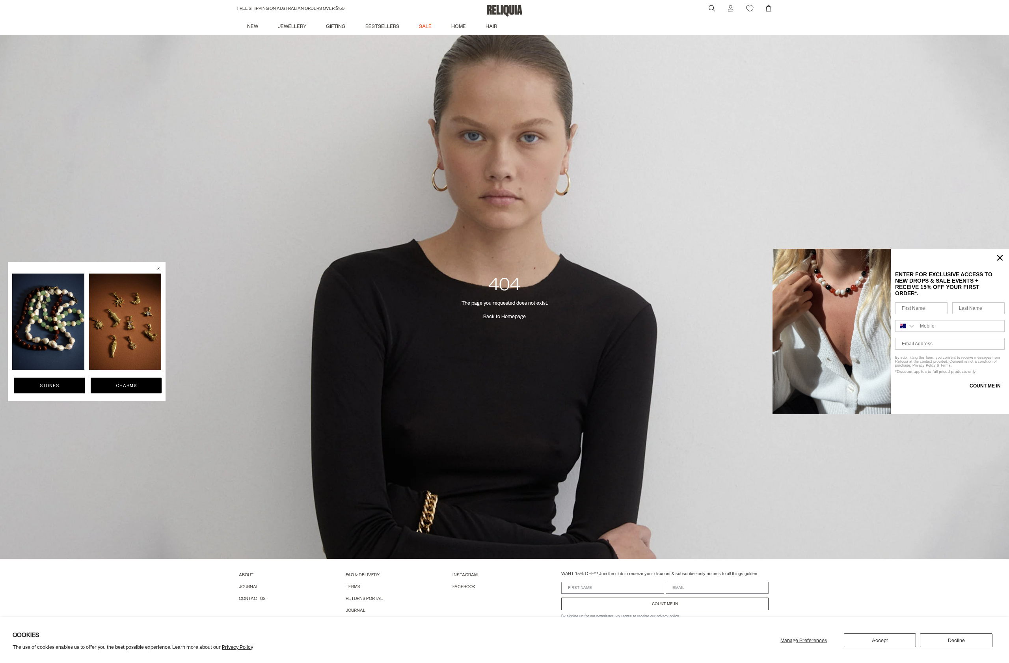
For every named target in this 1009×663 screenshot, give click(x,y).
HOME (458, 26)
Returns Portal (364, 598)
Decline (956, 640)
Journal (249, 586)
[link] (48, 322)
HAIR (491, 26)
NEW (252, 26)
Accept (880, 640)
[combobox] (905, 326)
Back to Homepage (504, 316)
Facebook (463, 586)
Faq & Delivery (363, 574)
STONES (49, 385)
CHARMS (126, 385)
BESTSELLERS (382, 26)
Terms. (945, 365)
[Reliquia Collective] (504, 11)
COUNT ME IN (665, 604)
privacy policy (668, 616)
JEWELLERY (292, 26)
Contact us (252, 598)
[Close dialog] (158, 269)
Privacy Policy (237, 647)
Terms (353, 586)
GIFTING (336, 26)
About (246, 574)
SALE (425, 26)
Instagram (465, 574)
